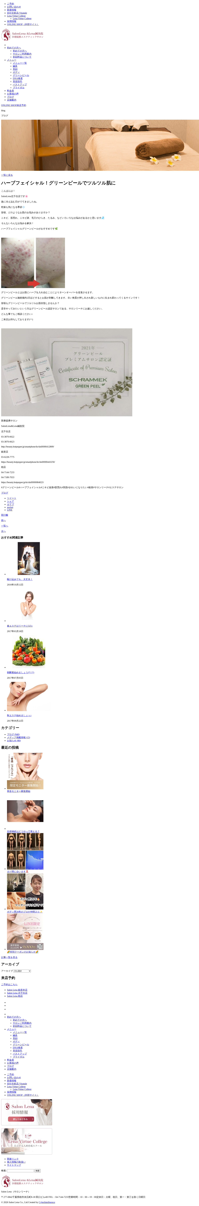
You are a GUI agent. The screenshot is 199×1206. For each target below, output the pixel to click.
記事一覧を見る (9, 957)
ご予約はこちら (9, 984)
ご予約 (10, 3)
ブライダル (18, 87)
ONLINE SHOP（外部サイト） (23, 24)
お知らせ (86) (14, 740)
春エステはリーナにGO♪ (20, 626)
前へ (3, 520)
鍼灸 (15, 66)
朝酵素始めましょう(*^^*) (20, 672)
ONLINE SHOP (9, 105)
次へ (3, 531)
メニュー (11, 60)
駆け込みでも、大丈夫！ (20, 579)
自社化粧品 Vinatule (17, 13)
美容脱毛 (17, 81)
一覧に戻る (7, 175)
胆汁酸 (4, 515)
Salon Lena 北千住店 (17, 993)
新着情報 (11, 10)
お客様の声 (13, 93)
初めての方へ (14, 47)
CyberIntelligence (47, 1202)
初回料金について (22, 57)
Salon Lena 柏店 (15, 996)
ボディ (16, 72)
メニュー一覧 (20, 63)
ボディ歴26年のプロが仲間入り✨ (25, 911)
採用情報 (11, 21)
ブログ (10, 97)
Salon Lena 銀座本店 (17, 990)
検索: (3, 1170)
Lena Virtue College (16, 16)
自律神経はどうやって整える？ (23, 831)
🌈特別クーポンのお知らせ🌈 (22, 952)
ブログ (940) (13, 734)
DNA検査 (18, 78)
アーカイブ (7, 971)
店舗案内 (11, 100)
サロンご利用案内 (22, 54)
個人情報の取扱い (16, 1162)
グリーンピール (21, 75)
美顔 (15, 69)
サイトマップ (14, 1165)
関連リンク (13, 1159)
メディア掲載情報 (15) (18, 737)
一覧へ (4, 526)
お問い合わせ (14, 7)
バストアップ (20, 84)
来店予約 (21, 105)
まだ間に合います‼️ (18, 871)
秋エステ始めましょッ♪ (19, 715)
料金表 (10, 90)
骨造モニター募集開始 (18, 791)
